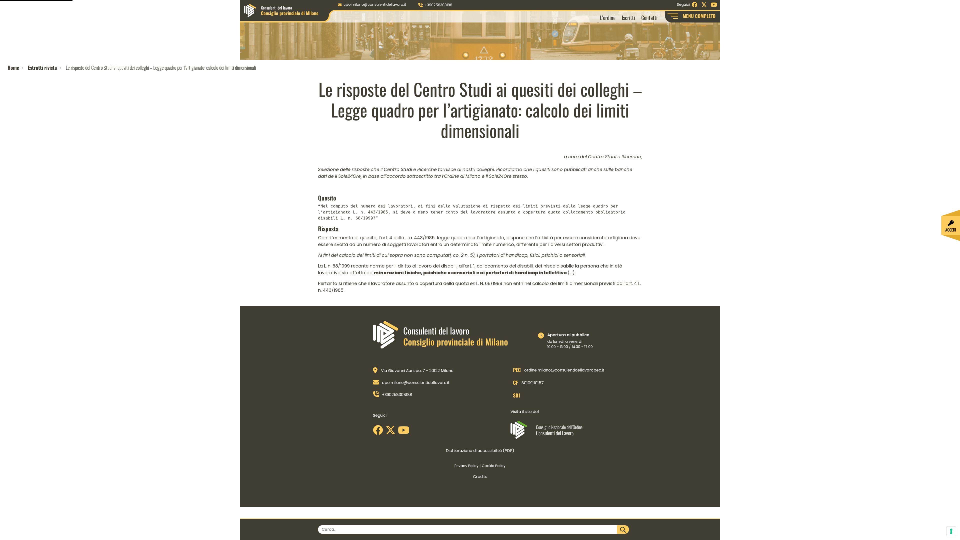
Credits (480, 477)
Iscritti (628, 17)
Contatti (649, 17)
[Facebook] (379, 432)
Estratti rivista (42, 67)
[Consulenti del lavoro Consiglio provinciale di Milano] (250, 10)
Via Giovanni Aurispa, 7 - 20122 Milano (417, 371)
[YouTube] (405, 432)
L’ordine (608, 17)
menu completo (699, 16)
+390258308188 (438, 5)
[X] (392, 432)
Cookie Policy (494, 465)
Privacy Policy (466, 465)
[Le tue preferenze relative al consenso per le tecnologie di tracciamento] (951, 531)
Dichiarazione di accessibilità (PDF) (480, 451)
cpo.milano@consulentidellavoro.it (375, 4)
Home (13, 67)
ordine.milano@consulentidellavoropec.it (564, 370)
